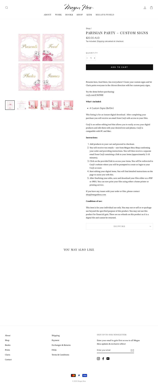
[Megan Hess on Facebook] (103, 358)
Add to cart (119, 67)
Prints (7, 350)
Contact (8, 359)
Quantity (92, 53)
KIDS (89, 14)
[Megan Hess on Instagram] (98, 358)
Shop (88, 28)
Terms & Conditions (60, 355)
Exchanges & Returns (61, 345)
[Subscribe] (132, 350)
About (7, 335)
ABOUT (47, 14)
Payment (55, 340)
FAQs (54, 350)
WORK (58, 14)
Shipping (100, 41)
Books (7, 345)
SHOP (80, 14)
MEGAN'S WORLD (105, 14)
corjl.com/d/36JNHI (94, 95)
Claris (7, 355)
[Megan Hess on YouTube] (108, 358)
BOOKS (69, 14)
